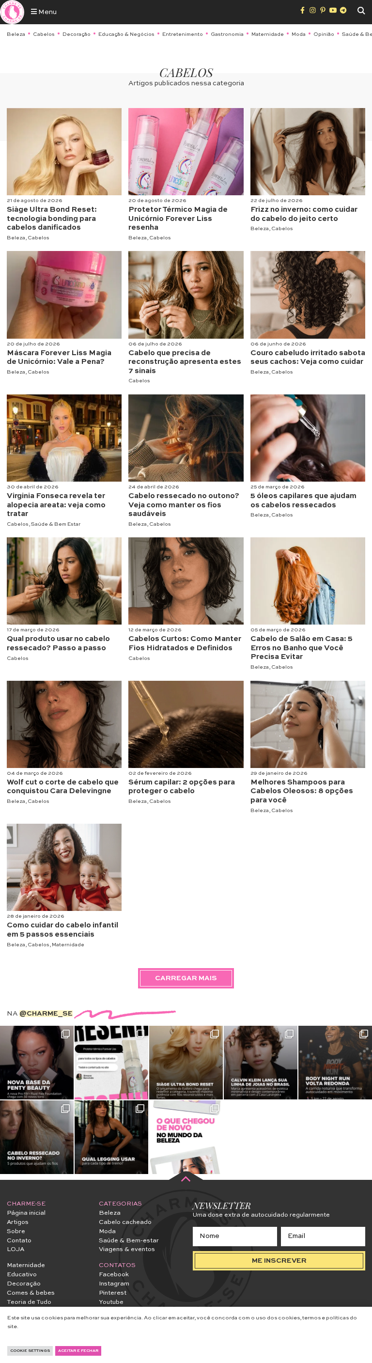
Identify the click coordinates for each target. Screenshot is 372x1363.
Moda (299, 34)
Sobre (16, 1231)
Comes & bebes (31, 1293)
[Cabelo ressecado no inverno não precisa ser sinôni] (37, 1137)
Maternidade (267, 34)
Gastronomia (227, 34)
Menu (47, 12)
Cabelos (44, 34)
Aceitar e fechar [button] (78, 1351)
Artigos (18, 1222)
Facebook (114, 1274)
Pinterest (112, 1293)
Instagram (114, 1284)
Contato (19, 1241)
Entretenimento (182, 34)
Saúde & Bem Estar (55, 524)
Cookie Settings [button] (30, 1351)
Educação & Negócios (126, 34)
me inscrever (279, 1260)
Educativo (22, 1274)
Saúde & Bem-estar (129, 1241)
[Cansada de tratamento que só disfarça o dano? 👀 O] (186, 1062)
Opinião (323, 34)
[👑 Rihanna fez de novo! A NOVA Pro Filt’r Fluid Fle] (37, 1062)
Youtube (111, 1302)
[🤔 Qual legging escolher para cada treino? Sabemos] (111, 1137)
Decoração (76, 34)
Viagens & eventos (127, 1249)
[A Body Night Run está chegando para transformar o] (335, 1062)
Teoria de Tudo (29, 1302)
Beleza (16, 34)
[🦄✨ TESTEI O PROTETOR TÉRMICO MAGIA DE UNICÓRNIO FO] (111, 1062)
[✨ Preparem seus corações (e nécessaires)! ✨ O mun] (186, 1137)
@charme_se (46, 1013)
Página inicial (26, 1213)
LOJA (15, 1249)
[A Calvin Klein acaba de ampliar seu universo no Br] (260, 1062)
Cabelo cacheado (125, 1222)
